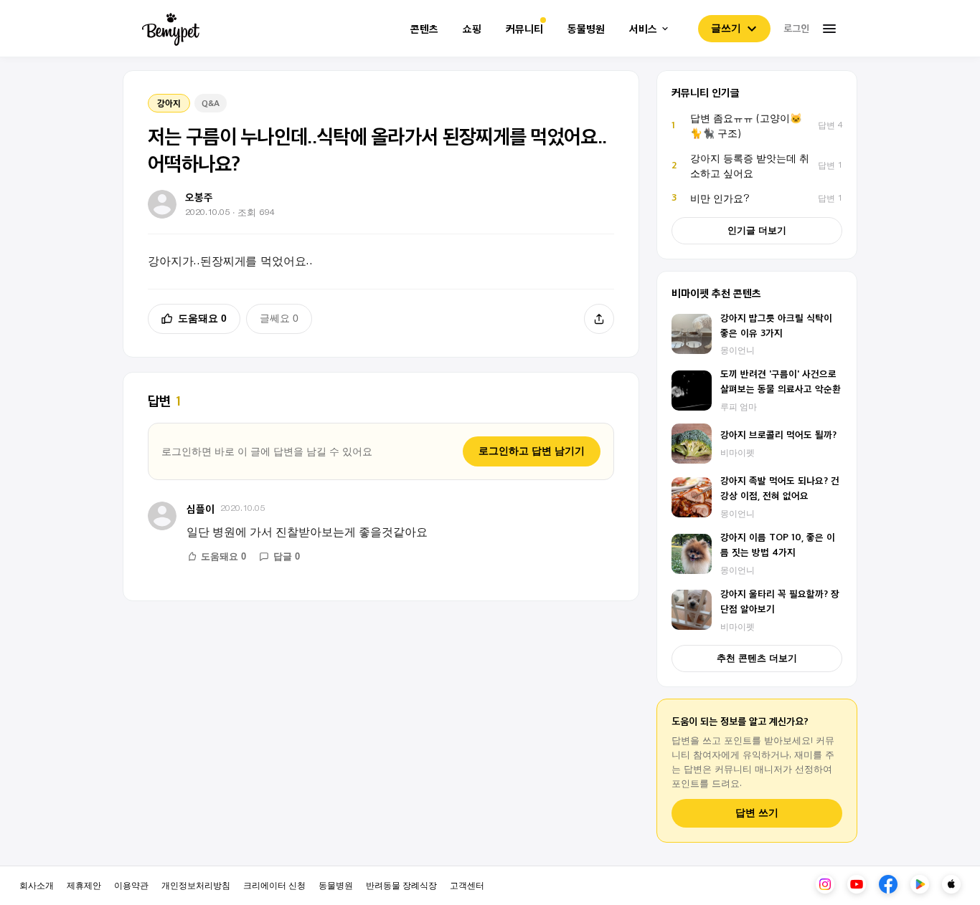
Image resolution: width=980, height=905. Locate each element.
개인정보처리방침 (195, 884)
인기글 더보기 (756, 230)
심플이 (201, 508)
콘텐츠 (424, 29)
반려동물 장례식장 (401, 884)
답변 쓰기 (756, 813)
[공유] (599, 319)
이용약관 (131, 884)
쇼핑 (472, 29)
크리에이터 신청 (274, 884)
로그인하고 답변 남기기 (532, 450)
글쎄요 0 (279, 318)
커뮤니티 (524, 29)
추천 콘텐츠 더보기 (757, 658)
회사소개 (36, 884)
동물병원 (586, 29)
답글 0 (286, 556)
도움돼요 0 (202, 318)
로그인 (796, 27)
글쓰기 (726, 28)
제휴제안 (84, 884)
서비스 (643, 29)
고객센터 (467, 884)
